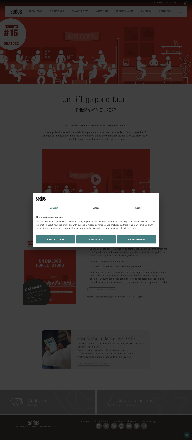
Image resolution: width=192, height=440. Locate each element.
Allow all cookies (136, 239)
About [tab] (138, 208)
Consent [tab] (54, 208)
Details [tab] (96, 208)
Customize (94, 239)
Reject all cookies (55, 239)
